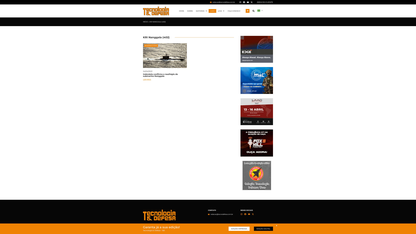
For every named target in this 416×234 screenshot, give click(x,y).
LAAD (212, 11)
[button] (253, 11)
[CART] (247, 11)
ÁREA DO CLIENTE (265, 2)
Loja (220, 11)
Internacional (151, 46)
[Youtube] (248, 2)
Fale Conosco (234, 11)
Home (181, 11)
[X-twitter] (252, 2)
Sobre (190, 11)
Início (145, 22)
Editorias (200, 11)
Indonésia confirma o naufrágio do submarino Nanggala (160, 75)
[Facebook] (244, 2)
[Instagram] (240, 2)
